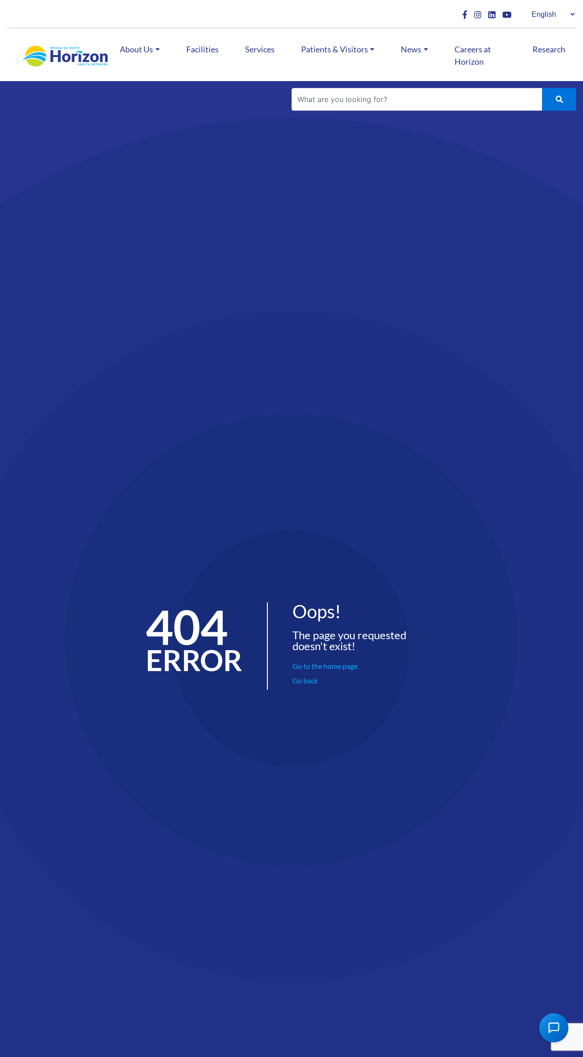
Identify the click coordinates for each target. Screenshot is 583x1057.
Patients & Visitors (334, 49)
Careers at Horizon (473, 55)
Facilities (202, 49)
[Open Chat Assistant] (553, 1027)
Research (548, 49)
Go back (305, 680)
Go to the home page (325, 666)
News (411, 49)
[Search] (559, 99)
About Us (136, 49)
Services (260, 49)
